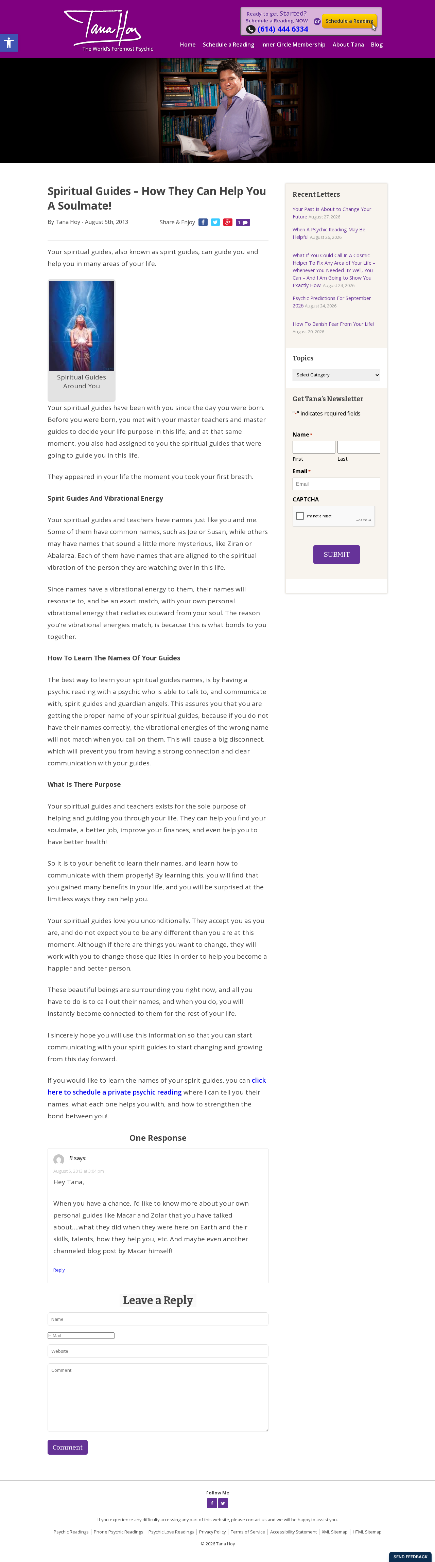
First (298, 458)
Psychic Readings (71, 1532)
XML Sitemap (335, 1532)
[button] (9, 43)
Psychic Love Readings (171, 1532)
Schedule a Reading (349, 21)
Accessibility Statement (293, 1532)
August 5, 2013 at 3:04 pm (78, 1171)
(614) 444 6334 (283, 29)
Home (188, 44)
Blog (377, 44)
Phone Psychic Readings (118, 1532)
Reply (59, 1270)
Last (342, 458)
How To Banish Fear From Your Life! (333, 324)
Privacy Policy (212, 1532)
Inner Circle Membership (293, 44)
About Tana (348, 44)
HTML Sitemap (367, 1532)
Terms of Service (248, 1532)
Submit (337, 554)
